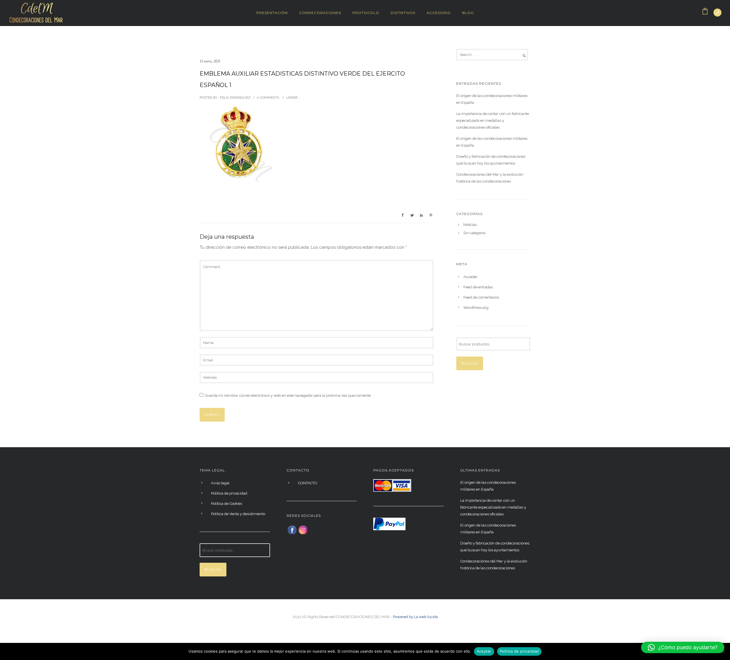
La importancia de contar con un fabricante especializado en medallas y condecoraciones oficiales (492, 120)
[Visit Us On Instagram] (302, 529)
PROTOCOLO (365, 13)
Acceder (470, 277)
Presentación (272, 13)
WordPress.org (475, 307)
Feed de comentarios (481, 297)
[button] (682, 647)
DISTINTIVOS (403, 13)
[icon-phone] (717, 13)
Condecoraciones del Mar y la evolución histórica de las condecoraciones (489, 177)
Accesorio (439, 13)
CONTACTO (307, 483)
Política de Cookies (226, 503)
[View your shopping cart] (705, 13)
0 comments (268, 98)
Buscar (469, 363)
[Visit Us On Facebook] (292, 529)
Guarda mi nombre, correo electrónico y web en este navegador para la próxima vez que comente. (288, 395)
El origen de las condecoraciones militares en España (492, 99)
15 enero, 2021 (210, 61)
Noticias (470, 225)
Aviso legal (220, 483)
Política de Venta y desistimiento (238, 514)
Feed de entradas (478, 287)
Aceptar (484, 651)
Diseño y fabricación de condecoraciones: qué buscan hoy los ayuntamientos (491, 159)
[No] (723, 651)
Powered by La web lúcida (415, 617)
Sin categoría (474, 233)
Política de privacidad (229, 493)
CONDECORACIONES (320, 13)
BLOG (468, 13)
